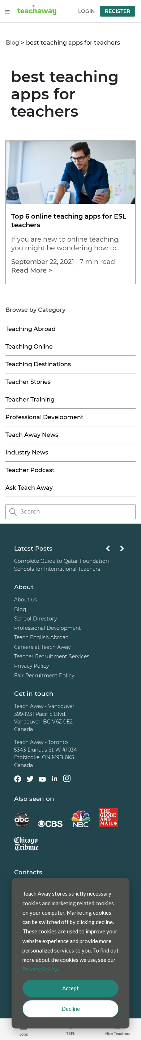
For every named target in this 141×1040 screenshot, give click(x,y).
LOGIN (86, 11)
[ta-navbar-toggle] (7, 11)
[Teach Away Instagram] (66, 780)
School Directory (35, 618)
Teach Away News (31, 434)
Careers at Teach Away (42, 647)
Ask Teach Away (29, 487)
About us (25, 600)
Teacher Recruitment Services (51, 656)
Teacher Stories (28, 381)
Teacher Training (30, 399)
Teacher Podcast (30, 470)
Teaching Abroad (30, 329)
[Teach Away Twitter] (30, 780)
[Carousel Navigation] (115, 550)
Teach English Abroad (41, 638)
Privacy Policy (31, 666)
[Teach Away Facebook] (17, 780)
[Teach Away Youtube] (42, 780)
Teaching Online (29, 346)
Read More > (31, 270)
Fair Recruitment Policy (44, 675)
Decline (70, 1008)
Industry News (26, 452)
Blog (12, 42)
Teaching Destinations (38, 364)
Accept (70, 988)
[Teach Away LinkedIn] (54, 780)
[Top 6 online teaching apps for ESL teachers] (70, 201)
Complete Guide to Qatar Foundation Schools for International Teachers (61, 565)
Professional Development (44, 417)
